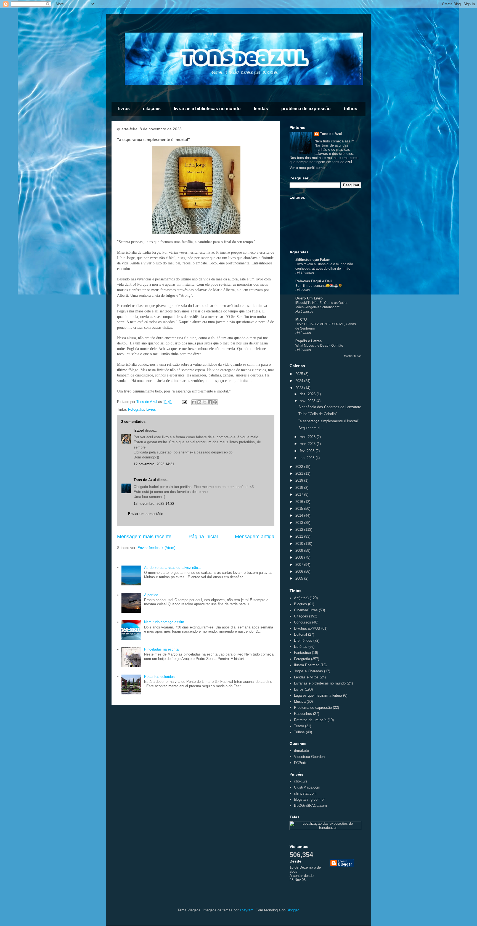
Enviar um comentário (145, 514)
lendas (261, 108)
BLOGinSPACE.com (310, 805)
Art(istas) (301, 598)
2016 (299, 502)
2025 (299, 374)
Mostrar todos (352, 355)
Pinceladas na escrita (161, 649)
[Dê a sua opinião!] (199, 402)
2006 (299, 571)
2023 (299, 388)
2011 (299, 536)
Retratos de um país (310, 720)
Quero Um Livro (309, 298)
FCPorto (300, 763)
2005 (299, 578)
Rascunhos (303, 714)
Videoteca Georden (309, 757)
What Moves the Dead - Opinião (319, 345)
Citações (301, 616)
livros (124, 108)
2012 (299, 529)
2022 (299, 467)
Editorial (300, 634)
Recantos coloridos (159, 677)
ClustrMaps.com (307, 787)
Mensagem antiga (254, 536)
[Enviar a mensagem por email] (194, 402)
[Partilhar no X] (204, 402)
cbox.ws (300, 781)
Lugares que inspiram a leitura (318, 695)
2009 (299, 550)
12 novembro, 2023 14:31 (154, 464)
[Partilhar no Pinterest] (215, 402)
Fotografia (136, 409)
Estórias (300, 646)
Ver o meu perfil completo (310, 168)
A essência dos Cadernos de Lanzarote (329, 407)
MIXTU (301, 319)
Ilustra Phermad (306, 665)
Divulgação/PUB (307, 628)
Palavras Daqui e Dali (313, 281)
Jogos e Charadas (308, 671)
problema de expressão (306, 108)
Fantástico (302, 653)
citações (152, 108)
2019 (299, 480)
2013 (299, 523)
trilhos (350, 108)
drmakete (301, 751)
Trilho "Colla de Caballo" (317, 414)
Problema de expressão (313, 707)
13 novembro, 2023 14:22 (154, 504)
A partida (151, 595)
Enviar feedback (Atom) (156, 548)
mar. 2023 (308, 444)
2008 (299, 557)
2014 (299, 515)
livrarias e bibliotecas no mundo (207, 108)
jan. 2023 (308, 458)
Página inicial (203, 536)
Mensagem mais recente (144, 536)
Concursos (302, 622)
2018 (299, 487)
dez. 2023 (308, 394)
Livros (151, 409)
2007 (299, 565)
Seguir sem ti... (310, 428)
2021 (299, 473)
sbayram (246, 910)
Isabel (139, 430)
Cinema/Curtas (306, 610)
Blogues (300, 604)
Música (300, 701)
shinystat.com (305, 793)
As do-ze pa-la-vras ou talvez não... (172, 568)
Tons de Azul (145, 480)
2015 (299, 508)
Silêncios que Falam (312, 260)
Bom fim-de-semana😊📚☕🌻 (318, 286)
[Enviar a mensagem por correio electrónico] (184, 402)
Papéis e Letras (308, 341)
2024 (299, 381)
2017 (299, 494)
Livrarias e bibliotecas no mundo (320, 683)
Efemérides (303, 640)
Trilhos (299, 732)
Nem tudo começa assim (164, 622)
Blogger (292, 910)
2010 (299, 544)
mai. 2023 (308, 437)
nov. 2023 (308, 401)
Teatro (299, 726)
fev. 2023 (308, 451)
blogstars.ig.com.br (309, 799)
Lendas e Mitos (306, 677)
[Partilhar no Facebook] (210, 402)
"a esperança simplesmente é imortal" (328, 421)
